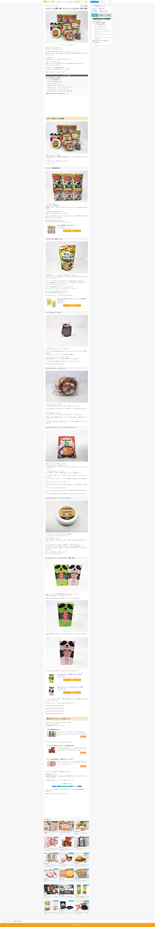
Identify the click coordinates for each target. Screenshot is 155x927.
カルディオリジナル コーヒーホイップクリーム (58, 89)
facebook (53, 776)
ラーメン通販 (68, 1)
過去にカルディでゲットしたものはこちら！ (56, 93)
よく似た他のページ (96, 42)
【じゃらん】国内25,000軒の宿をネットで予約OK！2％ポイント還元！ (66, 832)
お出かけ (77, 1)
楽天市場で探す (76, 230)
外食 (85, 1)
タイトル (97, 21)
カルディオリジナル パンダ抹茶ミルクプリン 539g (69, 674)
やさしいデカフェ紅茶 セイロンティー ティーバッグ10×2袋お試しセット (71, 299)
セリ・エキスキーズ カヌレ (53, 83)
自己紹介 (108, 15)
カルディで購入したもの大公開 (53, 77)
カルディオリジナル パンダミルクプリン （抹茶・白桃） (60, 91)
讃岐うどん (60, 1)
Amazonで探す (67, 230)
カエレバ (62, 226)
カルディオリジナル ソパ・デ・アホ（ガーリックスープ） (60, 87)
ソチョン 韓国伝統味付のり (53, 79)
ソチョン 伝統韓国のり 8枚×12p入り (65, 225)
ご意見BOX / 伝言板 (103, 11)
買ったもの (94, 1)
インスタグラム (61, 776)
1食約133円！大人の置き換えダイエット (51, 832)
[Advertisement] (66, 105)
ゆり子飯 (50, 1)
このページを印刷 (84, 5)
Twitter (47, 776)
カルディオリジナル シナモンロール (55, 85)
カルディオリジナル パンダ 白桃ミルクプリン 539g (69, 687)
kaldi (62, 771)
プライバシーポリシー (104, 10)
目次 (95, 15)
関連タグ (102, 15)
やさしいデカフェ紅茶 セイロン (54, 81)
